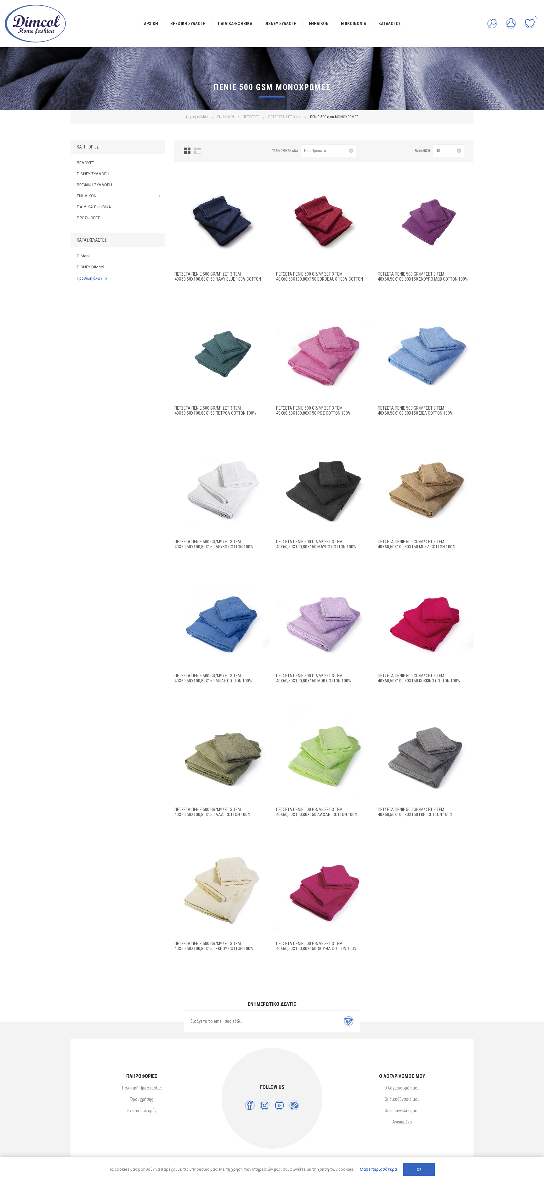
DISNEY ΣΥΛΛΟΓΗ (93, 173)
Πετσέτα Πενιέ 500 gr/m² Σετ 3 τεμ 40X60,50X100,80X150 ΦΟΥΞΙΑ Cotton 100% (316, 946)
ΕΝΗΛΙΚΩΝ (87, 195)
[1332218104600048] (425, 487)
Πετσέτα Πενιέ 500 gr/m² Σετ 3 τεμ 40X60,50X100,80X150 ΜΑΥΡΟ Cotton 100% (316, 544)
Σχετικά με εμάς (142, 1110)
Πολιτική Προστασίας (142, 1087)
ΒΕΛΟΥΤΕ (85, 162)
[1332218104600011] (425, 621)
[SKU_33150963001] (222, 353)
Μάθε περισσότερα (378, 1169)
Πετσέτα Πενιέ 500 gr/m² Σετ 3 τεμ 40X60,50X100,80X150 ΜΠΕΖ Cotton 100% (416, 544)
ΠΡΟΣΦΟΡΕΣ (88, 218)
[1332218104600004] (425, 754)
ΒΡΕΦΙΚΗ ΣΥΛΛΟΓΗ (94, 184)
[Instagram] (264, 1105)
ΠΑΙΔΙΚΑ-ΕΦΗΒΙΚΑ (94, 206)
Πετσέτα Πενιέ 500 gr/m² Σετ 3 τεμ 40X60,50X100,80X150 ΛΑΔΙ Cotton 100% (212, 812)
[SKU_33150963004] (324, 219)
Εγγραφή (349, 1021)
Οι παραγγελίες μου (402, 1110)
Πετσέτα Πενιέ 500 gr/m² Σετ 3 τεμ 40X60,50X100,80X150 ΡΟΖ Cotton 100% (313, 411)
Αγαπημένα (402, 1121)
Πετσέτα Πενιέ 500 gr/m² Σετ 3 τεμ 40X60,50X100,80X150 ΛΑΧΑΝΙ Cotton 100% (316, 812)
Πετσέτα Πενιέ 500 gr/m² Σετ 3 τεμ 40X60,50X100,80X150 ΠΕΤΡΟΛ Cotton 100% (215, 411)
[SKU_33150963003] (222, 219)
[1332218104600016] (324, 754)
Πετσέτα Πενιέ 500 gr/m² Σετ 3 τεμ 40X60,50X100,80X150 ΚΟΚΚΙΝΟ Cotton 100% (419, 678)
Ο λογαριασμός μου (402, 1087)
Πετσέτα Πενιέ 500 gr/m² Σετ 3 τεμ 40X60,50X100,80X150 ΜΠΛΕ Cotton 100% (213, 678)
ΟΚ (419, 1169)
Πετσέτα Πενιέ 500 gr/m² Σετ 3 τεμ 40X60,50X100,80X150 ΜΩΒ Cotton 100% (313, 678)
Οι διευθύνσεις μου (402, 1099)
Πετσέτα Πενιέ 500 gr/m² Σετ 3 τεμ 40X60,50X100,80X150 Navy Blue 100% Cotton (217, 277)
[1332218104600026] (324, 353)
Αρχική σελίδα (196, 117)
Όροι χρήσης (141, 1099)
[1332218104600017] (222, 487)
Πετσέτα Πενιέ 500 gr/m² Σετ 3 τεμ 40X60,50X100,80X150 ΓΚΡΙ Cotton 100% (415, 812)
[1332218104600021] (324, 487)
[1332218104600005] (222, 888)
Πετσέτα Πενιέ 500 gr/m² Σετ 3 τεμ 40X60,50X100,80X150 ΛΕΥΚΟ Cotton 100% (213, 544)
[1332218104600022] (222, 621)
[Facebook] (249, 1105)
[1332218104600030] (324, 888)
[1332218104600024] (324, 621)
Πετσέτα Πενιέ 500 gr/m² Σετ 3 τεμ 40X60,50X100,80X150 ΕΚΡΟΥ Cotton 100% (213, 946)
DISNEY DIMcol (90, 267)
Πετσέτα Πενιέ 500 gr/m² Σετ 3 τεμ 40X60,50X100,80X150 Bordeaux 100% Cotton (319, 277)
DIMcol (83, 256)
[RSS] (294, 1105)
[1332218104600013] (222, 754)
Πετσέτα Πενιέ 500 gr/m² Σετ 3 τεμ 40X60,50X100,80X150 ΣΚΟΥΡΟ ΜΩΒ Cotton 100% (423, 277)
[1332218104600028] (425, 353)
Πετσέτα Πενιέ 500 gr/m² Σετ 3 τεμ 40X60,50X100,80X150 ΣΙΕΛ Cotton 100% (415, 411)
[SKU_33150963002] (425, 219)
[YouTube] (279, 1105)
